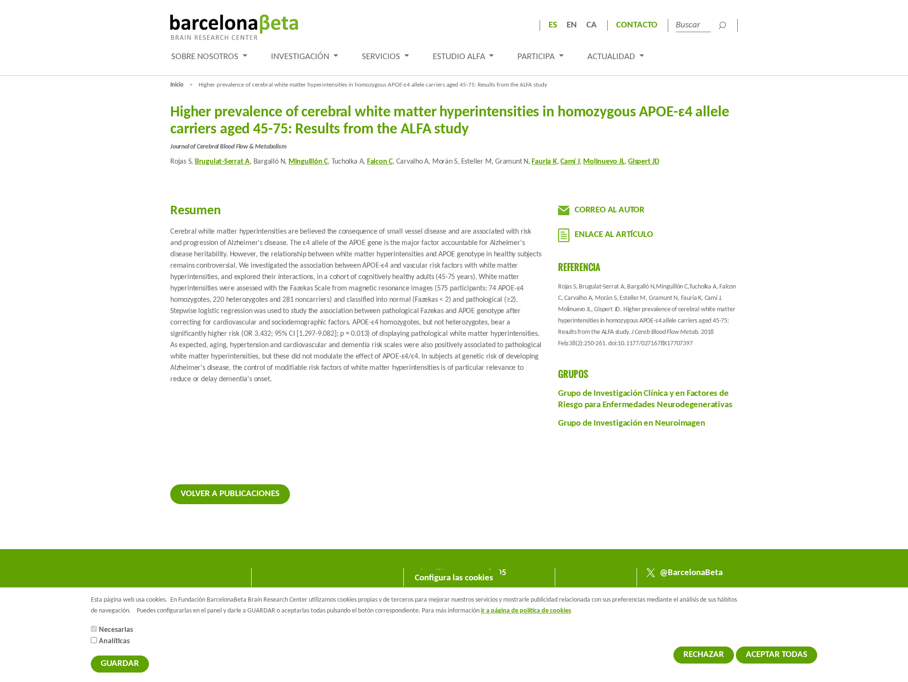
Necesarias (116, 630)
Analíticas (114, 641)
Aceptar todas (776, 654)
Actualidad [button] (612, 56)
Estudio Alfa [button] (460, 56)
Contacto (636, 25)
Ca (591, 25)
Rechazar (703, 654)
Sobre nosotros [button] (205, 56)
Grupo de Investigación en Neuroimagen (631, 423)
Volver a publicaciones (230, 494)
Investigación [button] (301, 56)
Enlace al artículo (614, 234)
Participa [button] (537, 56)
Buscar (722, 25)
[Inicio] (234, 27)
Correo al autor (610, 210)
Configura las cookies (454, 578)
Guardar (120, 663)
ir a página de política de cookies (526, 610)
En (572, 25)
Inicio (176, 85)
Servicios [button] (382, 56)
